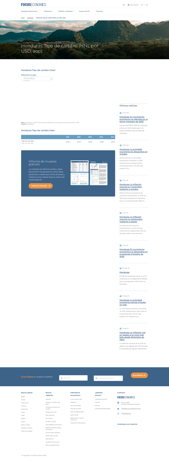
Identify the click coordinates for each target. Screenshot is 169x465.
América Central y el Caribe (53, 408)
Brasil (23, 396)
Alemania (24, 409)
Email (96, 374)
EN (142, 5)
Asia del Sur (50, 439)
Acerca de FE (84, 11)
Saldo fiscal (74, 415)
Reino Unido (25, 425)
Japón (23, 418)
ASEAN (48, 399)
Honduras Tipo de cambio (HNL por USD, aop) (50, 18)
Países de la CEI (51, 412)
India (23, 412)
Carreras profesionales (102, 408)
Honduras (30, 18)
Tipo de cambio (75, 408)
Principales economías (53, 424)
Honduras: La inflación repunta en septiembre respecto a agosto (131, 219)
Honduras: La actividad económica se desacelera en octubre (134, 151)
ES (147, 5)
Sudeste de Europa (52, 442)
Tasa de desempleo (77, 412)
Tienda (97, 402)
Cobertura (48, 11)
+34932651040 (126, 413)
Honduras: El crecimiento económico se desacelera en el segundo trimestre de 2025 (134, 253)
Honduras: (125, 272)
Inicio (22, 18)
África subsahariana (52, 445)
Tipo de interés (75, 405)
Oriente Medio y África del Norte (53, 428)
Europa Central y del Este (53, 403)
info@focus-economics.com (131, 408)
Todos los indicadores (77, 423)
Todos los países (26, 431)
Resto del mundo (52, 436)
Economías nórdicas (53, 432)
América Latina (51, 421)
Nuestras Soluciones (29, 11)
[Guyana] (37, 81)
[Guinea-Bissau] (37, 79)
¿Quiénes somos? (101, 399)
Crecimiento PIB (76, 399)
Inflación (73, 402)
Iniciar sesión (134, 5)
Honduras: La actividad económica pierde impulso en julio (133, 302)
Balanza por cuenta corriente (77, 419)
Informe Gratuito (39, 186)
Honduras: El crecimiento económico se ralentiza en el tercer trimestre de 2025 (134, 119)
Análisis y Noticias (65, 11)
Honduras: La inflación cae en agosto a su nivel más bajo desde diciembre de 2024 (132, 336)
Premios (99, 11)
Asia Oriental (50, 415)
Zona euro (24, 403)
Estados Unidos (26, 428)
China (23, 400)
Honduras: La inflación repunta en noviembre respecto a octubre (131, 186)
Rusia (23, 421)
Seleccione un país (28, 75)
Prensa (97, 405)
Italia (22, 415)
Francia (23, 406)
